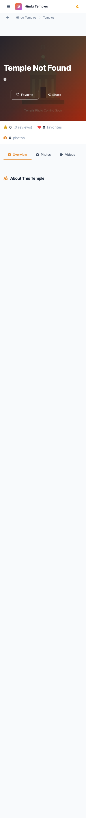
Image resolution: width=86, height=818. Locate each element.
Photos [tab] (46, 154)
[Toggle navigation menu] (8, 6)
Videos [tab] (70, 154)
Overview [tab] (20, 154)
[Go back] (7, 18)
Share (56, 95)
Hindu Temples (26, 17)
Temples (48, 17)
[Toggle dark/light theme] (77, 6)
